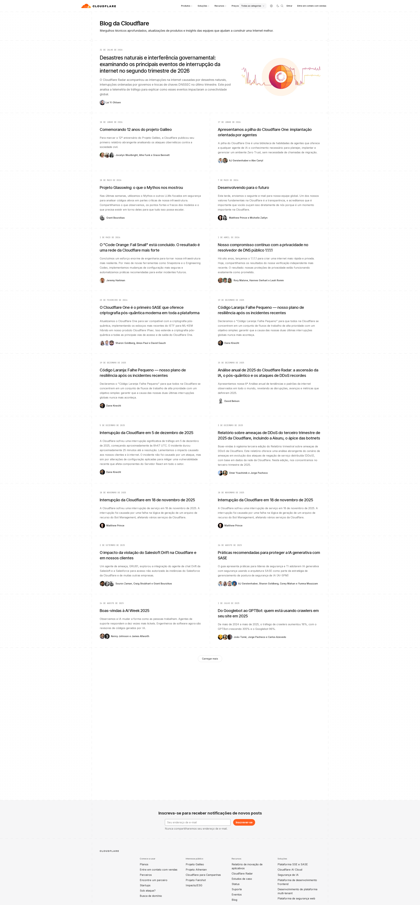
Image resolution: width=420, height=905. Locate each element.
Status (236, 884)
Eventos (237, 894)
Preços (235, 5)
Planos (144, 864)
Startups (145, 885)
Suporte (237, 889)
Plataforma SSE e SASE (293, 864)
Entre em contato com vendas (311, 6)
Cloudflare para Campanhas (203, 874)
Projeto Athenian (196, 869)
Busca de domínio (151, 895)
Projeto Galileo (195, 864)
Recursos (219, 5)
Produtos (185, 5)
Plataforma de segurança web (296, 898)
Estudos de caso (242, 878)
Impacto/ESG (194, 885)
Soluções (202, 5)
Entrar (289, 6)
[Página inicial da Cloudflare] (99, 6)
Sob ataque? (148, 890)
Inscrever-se (244, 822)
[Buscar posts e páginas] (282, 6)
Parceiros (146, 874)
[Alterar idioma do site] (271, 6)
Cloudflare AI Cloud (290, 869)
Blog (234, 899)
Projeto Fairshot (196, 880)
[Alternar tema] (277, 6)
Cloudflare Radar (242, 873)
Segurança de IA (288, 874)
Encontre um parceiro (153, 880)
